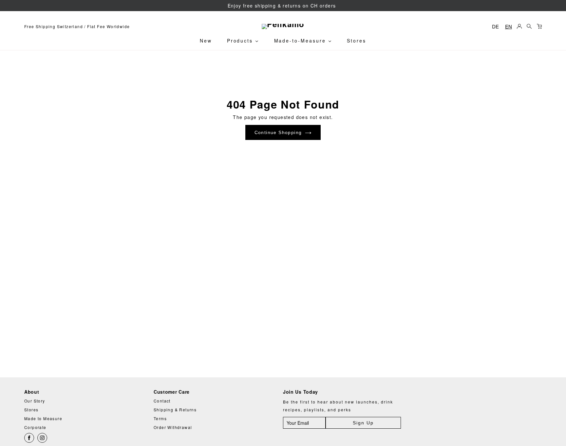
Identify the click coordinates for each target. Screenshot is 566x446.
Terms (160, 418)
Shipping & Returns (175, 409)
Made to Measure (43, 418)
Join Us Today (300, 392)
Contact (162, 400)
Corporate (35, 427)
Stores (356, 40)
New (206, 40)
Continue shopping (278, 132)
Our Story (34, 400)
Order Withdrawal (173, 427)
